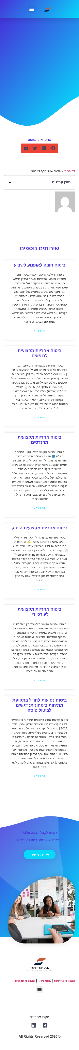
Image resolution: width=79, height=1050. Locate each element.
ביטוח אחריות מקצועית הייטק (39, 528)
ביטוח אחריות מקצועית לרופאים (39, 353)
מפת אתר (44, 980)
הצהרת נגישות (64, 980)
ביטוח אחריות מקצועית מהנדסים (39, 440)
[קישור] (45, 1025)
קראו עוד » (39, 331)
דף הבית (69, 171)
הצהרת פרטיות (24, 980)
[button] (32, 9)
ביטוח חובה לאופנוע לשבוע (39, 265)
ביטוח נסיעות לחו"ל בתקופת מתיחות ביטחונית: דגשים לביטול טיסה (39, 705)
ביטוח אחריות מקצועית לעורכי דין (39, 612)
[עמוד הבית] (47, 9)
